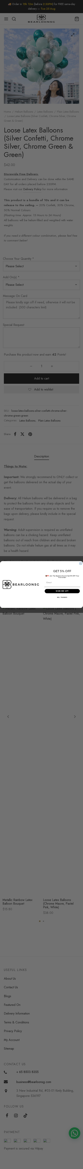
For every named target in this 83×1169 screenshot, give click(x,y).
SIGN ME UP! (62, 591)
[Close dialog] (80, 563)
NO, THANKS (62, 597)
